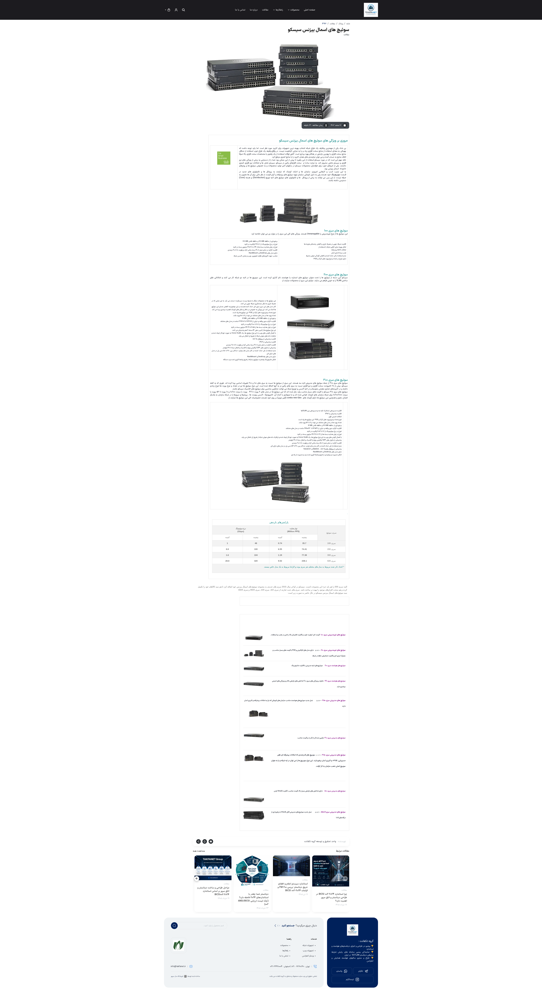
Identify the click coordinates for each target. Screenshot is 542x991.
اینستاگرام (350, 979)
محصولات (294, 10)
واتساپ (339, 971)
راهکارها (279, 10)
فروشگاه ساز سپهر (177, 976)
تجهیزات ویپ (308, 950)
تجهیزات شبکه (308, 945)
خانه (348, 23)
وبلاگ (340, 23)
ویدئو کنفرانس (308, 955)
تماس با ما (240, 10)
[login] (176, 10)
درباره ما (254, 10)
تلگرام (360, 971)
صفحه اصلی (309, 10)
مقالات (265, 10)
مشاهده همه (199, 851)
